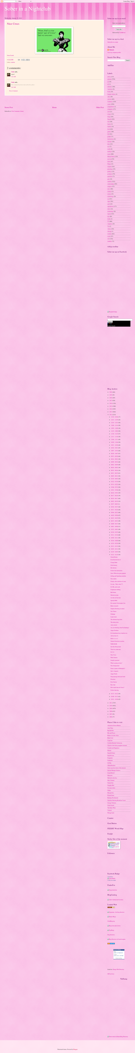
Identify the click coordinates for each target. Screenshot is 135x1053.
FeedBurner (122, 32)
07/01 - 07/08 (114, 490)
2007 (110, 714)
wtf (108, 239)
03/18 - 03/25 (114, 532)
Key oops (113, 685)
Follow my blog (119, 958)
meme (109, 154)
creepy (109, 114)
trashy (109, 219)
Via (108, 226)
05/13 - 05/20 (114, 510)
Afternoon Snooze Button (114, 725)
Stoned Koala (114, 557)
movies (109, 159)
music (108, 161)
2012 (110, 414)
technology (110, 211)
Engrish (109, 119)
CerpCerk (109, 740)
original (109, 166)
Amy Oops (110, 728)
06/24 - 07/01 (114, 493)
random (13, 62)
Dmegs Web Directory (118, 969)
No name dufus (111, 788)
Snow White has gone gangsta (118, 573)
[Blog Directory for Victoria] (111, 907)
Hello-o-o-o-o (114, 638)
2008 (110, 711)
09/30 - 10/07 (114, 453)
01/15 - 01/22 (114, 693)
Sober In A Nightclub (118, 952)
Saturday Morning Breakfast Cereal (116, 800)
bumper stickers (111, 94)
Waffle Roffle (114, 644)
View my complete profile (114, 52)
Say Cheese (113, 611)
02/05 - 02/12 (114, 549)
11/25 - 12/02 (114, 431)
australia (121, 955)
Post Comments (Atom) (18, 111)
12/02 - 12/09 (114, 428)
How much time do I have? (117, 687)
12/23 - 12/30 (114, 420)
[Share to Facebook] (27, 60)
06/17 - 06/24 (114, 495)
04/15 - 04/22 (114, 521)
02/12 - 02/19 (114, 546)
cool (108, 111)
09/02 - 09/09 (114, 465)
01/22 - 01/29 (114, 554)
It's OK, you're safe (115, 587)
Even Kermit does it (116, 560)
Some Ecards (10, 55)
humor (115, 955)
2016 (110, 403)
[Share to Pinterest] (29, 60)
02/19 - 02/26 (114, 543)
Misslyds (111, 50)
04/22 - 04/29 (114, 518)
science (109, 194)
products (109, 174)
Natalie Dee (110, 783)
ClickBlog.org (111, 921)
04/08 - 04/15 (114, 524)
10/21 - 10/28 (114, 445)
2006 (110, 717)
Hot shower (113, 568)
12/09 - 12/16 (114, 425)
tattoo (108, 209)
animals (109, 79)
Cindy (13, 72)
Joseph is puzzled (115, 660)
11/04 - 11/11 (114, 439)
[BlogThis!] (24, 60)
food (108, 129)
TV (108, 221)
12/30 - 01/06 (114, 417)
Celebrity (109, 101)
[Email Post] (18, 59)
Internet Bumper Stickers (113, 770)
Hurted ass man (114, 595)
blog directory (111, 935)
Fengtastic (110, 758)
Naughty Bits (110, 785)
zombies (109, 241)
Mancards (109, 775)
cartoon (109, 99)
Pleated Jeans (110, 795)
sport (108, 204)
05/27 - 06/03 (114, 504)
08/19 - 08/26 (114, 470)
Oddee (109, 790)
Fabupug (113, 614)
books (108, 91)
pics (118, 955)
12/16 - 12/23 (114, 422)
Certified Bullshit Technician (114, 743)
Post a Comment (13, 91)
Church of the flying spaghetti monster (117, 745)
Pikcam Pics (110, 793)
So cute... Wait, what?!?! (117, 584)
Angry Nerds (114, 674)
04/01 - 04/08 (114, 526)
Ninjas (109, 164)
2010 (110, 705)
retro (108, 189)
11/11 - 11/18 (114, 436)
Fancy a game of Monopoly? (118, 668)
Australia (109, 89)
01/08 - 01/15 (114, 696)
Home (54, 107)
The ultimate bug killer (116, 619)
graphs (109, 136)
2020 (110, 392)
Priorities (113, 679)
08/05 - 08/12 (114, 476)
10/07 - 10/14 (114, 450)
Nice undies (114, 579)
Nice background (115, 666)
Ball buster (113, 592)
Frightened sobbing (115, 589)
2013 (110, 412)
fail (108, 121)
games (109, 131)
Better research (114, 606)
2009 (110, 708)
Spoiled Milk (114, 600)
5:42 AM (13, 76)
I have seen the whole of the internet (116, 768)
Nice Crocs (13, 23)
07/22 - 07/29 (114, 481)
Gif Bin (109, 763)
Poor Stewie (114, 682)
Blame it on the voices (113, 735)
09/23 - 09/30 (114, 456)
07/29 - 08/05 (114, 479)
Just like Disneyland (116, 647)
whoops (109, 231)
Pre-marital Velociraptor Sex (118, 603)
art (108, 82)
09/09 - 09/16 (114, 462)
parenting (109, 169)
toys (108, 216)
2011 (110, 703)
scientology (110, 196)
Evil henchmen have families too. (119, 633)
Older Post (100, 107)
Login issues (114, 617)
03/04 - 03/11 (114, 538)
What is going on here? (116, 663)
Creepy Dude (114, 562)
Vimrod (109, 810)
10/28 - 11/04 (114, 442)
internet (109, 141)
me (108, 146)
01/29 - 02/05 (114, 552)
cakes (108, 96)
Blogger (75, 1049)
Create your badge (111, 880)
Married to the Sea (112, 778)
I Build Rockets (111, 765)
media (109, 149)
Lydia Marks (110, 876)
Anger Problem (114, 630)
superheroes (110, 206)
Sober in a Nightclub (28, 8)
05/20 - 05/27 (114, 507)
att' (108, 84)
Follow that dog (115, 690)
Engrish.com (110, 755)
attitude (109, 86)
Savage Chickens (111, 803)
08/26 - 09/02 (114, 467)
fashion (109, 126)
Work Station (114, 657)
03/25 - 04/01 (114, 529)
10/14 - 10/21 (114, 448)
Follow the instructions (116, 570)
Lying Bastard (111, 773)
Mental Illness (111, 156)
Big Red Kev (110, 730)
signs (108, 201)
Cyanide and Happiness (113, 748)
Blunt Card (110, 738)
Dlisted (109, 750)
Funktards (110, 760)
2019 (110, 395)
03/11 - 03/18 (114, 535)
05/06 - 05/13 (114, 512)
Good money (114, 565)
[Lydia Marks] (111, 878)
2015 (110, 406)
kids (108, 144)
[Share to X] (25, 60)
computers (110, 109)
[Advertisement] (54, 101)
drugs (108, 116)
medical (109, 151)
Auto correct (114, 625)
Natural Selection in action (117, 641)
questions (109, 176)
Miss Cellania (110, 780)
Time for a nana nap (116, 649)
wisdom (109, 234)
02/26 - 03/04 (114, 540)
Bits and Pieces (111, 733)
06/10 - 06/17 (114, 498)
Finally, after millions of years (118, 581)
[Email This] (22, 60)
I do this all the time (116, 598)
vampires (109, 224)
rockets (109, 191)
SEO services (110, 974)
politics (109, 171)
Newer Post (9, 107)
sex (108, 199)
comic (109, 104)
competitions (110, 106)
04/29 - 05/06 (114, 515)
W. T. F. (112, 652)
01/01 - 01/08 (114, 699)
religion (109, 186)
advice (109, 76)
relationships (110, 184)
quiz (108, 179)
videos (109, 229)
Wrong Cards (110, 813)
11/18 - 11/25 (114, 434)
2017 (110, 400)
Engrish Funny (111, 753)
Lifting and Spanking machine (118, 576)
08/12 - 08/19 (114, 473)
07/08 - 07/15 (114, 487)
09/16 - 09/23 (114, 459)
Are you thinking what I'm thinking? (120, 627)
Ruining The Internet (112, 798)
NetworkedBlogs (117, 949)
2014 (110, 409)
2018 (110, 398)
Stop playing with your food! (118, 676)
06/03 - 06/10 (114, 501)
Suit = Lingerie (114, 671)
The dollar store (115, 622)
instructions (110, 139)
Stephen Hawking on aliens (117, 608)
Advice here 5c (114, 636)
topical (109, 214)
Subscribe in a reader (112, 42)
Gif (108, 134)
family (109, 124)
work (108, 236)
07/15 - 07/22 (114, 484)
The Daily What (111, 808)
